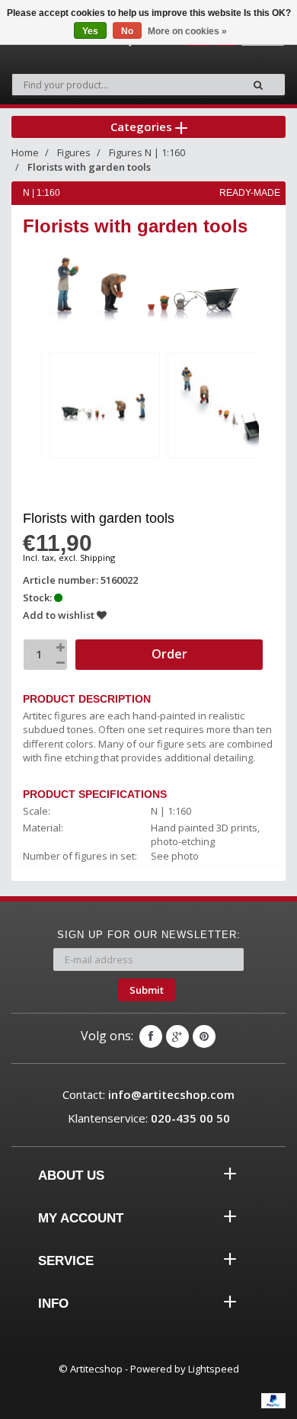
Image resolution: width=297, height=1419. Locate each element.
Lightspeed (213, 1369)
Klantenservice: (149, 1118)
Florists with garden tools (89, 167)
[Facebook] (150, 1036)
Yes (90, 31)
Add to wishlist (60, 615)
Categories (142, 126)
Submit (146, 990)
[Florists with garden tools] (104, 405)
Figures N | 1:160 (147, 152)
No (127, 31)
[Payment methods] (273, 1400)
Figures (74, 152)
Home (25, 152)
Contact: (148, 1094)
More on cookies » (187, 31)
